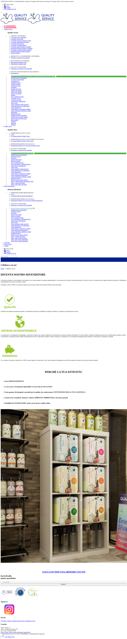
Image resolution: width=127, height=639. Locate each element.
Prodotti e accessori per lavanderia (20, 57)
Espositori (14, 87)
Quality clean (7, 126)
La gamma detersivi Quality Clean (20, 136)
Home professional (9, 186)
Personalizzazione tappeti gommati (20, 51)
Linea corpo (14, 103)
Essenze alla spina (16, 89)
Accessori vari (15, 81)
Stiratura (13, 125)
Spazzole (13, 123)
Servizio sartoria (15, 53)
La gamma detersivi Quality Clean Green (22, 141)
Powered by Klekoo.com (7, 637)
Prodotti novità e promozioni (19, 78)
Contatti (6, 246)
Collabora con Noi (30, 621)
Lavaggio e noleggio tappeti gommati (21, 50)
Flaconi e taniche (15, 161)
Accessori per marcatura (17, 79)
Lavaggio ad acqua (16, 100)
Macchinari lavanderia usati (18, 64)
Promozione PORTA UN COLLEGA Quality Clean (25, 145)
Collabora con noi (11, 9)
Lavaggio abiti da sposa (17, 43)
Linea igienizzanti (16, 107)
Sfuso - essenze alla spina (18, 183)
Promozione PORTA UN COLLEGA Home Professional (26, 200)
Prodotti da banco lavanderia (19, 115)
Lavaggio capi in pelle (17, 39)
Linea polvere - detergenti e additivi (20, 109)
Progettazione (14, 73)
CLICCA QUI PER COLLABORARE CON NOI (63, 572)
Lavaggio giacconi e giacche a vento (21, 40)
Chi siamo (3, 621)
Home (2, 268)
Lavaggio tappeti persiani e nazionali (21, 47)
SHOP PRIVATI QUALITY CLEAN (10, 26)
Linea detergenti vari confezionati (20, 106)
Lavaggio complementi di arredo (20, 42)
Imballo (13, 95)
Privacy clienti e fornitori (15, 632)
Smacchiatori (14, 120)
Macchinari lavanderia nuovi (19, 62)
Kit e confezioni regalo (17, 96)
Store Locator (8, 244)
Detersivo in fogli (16, 86)
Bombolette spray (16, 82)
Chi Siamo (7, 242)
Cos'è (12, 134)
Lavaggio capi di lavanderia (18, 37)
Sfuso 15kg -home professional (19, 239)
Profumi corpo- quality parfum (19, 117)
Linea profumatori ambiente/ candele (21, 110)
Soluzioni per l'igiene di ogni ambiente (21, 68)
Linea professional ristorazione (19, 175)
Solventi (13, 121)
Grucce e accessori (16, 93)
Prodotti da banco (16, 114)
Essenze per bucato (16, 90)
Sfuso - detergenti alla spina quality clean (22, 181)
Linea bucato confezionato (18, 101)
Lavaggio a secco (16, 98)
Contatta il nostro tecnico (18, 621)
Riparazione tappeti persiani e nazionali (21, 48)
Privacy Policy (5, 632)
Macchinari (14, 112)
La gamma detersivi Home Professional (21, 196)
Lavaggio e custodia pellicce (19, 45)
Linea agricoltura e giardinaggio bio (20, 164)
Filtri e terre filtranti (16, 92)
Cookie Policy (27, 632)
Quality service (8, 29)
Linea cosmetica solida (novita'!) (20, 104)
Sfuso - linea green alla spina (19, 118)
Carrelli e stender (15, 84)
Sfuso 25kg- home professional (19, 241)
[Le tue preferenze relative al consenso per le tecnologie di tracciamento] (3, 636)
